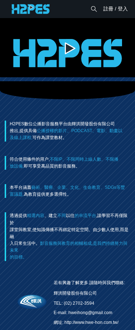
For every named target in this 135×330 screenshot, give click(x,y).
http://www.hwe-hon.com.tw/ (91, 322)
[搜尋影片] (94, 9)
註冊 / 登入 (115, 9)
